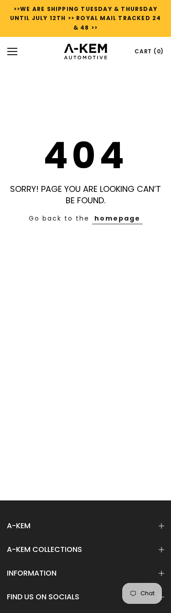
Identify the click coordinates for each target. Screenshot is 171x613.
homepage (117, 218)
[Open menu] (12, 51)
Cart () (149, 51)
